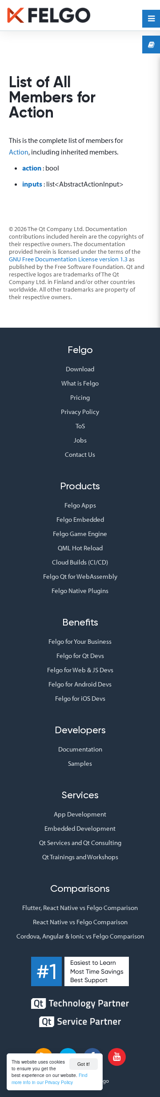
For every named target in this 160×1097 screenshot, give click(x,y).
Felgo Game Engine (80, 533)
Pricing (80, 397)
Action (18, 151)
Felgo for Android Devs (80, 684)
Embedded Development (80, 828)
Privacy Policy (80, 411)
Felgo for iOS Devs (80, 698)
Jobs (80, 440)
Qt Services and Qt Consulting (80, 842)
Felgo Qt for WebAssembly (80, 576)
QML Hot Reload (80, 548)
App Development (80, 814)
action (31, 167)
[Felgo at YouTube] (117, 1057)
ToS (80, 426)
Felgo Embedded (80, 519)
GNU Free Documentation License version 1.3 (68, 259)
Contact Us (80, 454)
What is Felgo (80, 383)
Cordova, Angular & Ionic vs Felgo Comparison (80, 936)
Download (80, 369)
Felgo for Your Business (80, 641)
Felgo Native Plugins (80, 590)
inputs (32, 183)
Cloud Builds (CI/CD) (80, 562)
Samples (80, 763)
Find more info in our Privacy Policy (50, 1078)
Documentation (80, 749)
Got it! (83, 1063)
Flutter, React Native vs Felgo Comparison (80, 907)
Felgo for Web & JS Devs (80, 670)
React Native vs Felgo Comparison (80, 922)
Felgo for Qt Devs (80, 655)
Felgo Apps (80, 505)
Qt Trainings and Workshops (80, 857)
